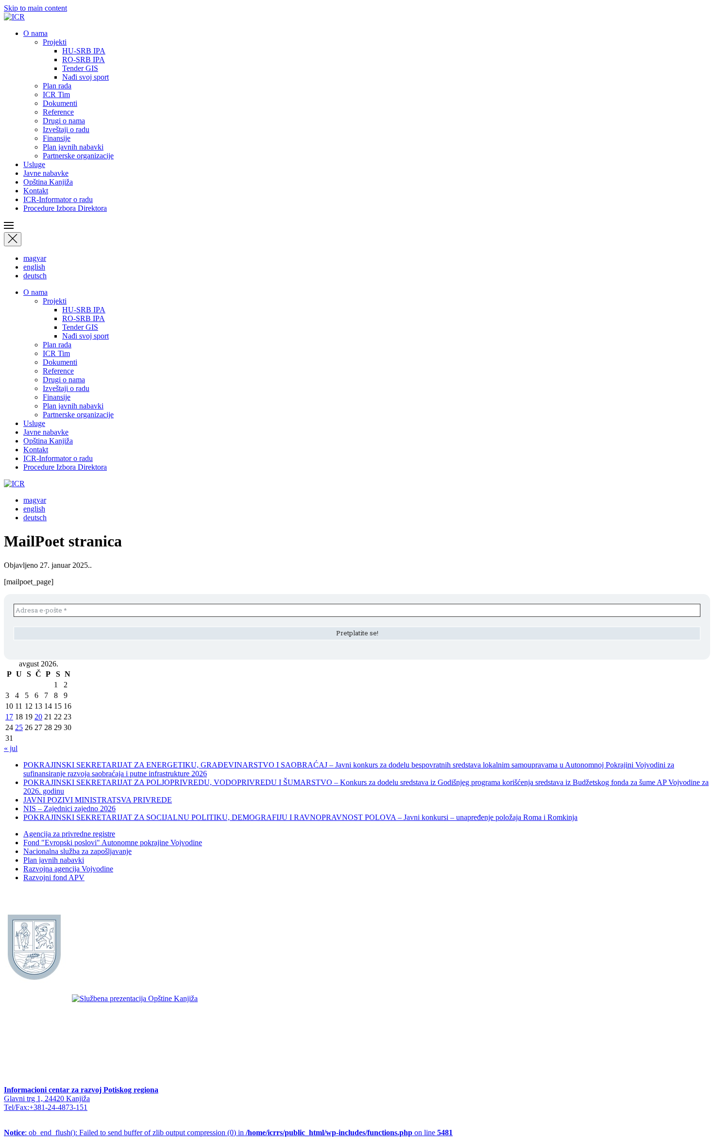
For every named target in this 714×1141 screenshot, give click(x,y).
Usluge (34, 164)
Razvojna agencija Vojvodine (68, 869)
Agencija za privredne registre (69, 834)
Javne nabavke (45, 173)
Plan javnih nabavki (73, 147)
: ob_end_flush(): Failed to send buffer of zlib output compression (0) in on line (228, 1132)
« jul (10, 748)
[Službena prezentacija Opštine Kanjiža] (135, 998)
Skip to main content (35, 8)
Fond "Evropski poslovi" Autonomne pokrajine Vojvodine (112, 842)
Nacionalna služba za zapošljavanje (77, 851)
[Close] (12, 239)
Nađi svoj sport (85, 77)
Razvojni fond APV (54, 877)
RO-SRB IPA (83, 59)
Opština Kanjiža (48, 182)
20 (38, 717)
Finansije (56, 138)
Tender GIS (80, 68)
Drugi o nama (64, 121)
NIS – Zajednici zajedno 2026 (69, 808)
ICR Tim (56, 94)
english (34, 267)
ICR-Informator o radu (58, 199)
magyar (34, 258)
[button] (357, 226)
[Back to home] (14, 17)
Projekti (55, 42)
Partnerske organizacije (78, 156)
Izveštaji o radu (66, 129)
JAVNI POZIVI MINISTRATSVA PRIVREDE (97, 800)
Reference (58, 112)
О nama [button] (35, 33)
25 (19, 727)
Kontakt (35, 191)
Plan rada (57, 86)
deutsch (35, 276)
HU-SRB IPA (83, 51)
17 (9, 717)
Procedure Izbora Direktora (65, 208)
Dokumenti (60, 103)
